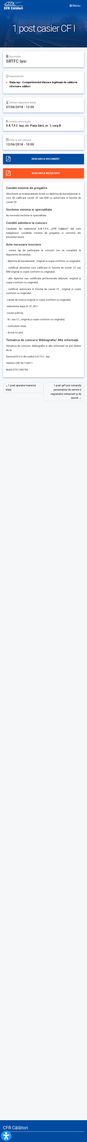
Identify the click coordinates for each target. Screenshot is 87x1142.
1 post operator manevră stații (21, 387)
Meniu (76, 5)
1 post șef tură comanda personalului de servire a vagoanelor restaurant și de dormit (66, 391)
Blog (8, 1136)
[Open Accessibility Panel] (6, 1136)
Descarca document (46, 159)
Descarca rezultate (46, 173)
